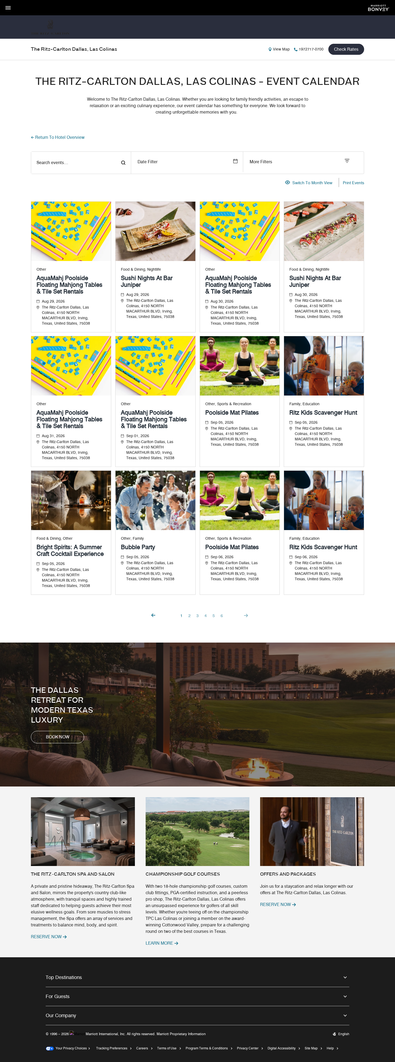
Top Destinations (64, 977)
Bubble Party (138, 547)
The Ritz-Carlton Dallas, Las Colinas (74, 49)
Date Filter (147, 161)
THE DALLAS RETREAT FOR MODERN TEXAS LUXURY (62, 706)
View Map (281, 49)
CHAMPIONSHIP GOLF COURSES (183, 874)
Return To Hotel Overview (60, 137)
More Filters (261, 161)
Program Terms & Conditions (207, 1048)
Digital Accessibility (282, 1048)
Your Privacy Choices (70, 1048)
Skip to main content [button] (17, 3)
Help (330, 1048)
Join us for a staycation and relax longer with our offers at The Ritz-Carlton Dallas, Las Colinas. (306, 889)
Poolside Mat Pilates (232, 412)
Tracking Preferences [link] (111, 1048)
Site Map (311, 1048)
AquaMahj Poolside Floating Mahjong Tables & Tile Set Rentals (69, 285)
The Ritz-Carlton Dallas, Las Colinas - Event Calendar (197, 82)
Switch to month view (312, 183)
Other (41, 269)
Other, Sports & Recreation (228, 404)
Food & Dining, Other (55, 538)
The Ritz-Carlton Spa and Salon (72, 874)
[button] (57, 737)
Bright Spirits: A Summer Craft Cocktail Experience (70, 550)
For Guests (58, 996)
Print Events (353, 182)
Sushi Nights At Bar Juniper (147, 281)
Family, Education (304, 404)
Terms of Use (167, 1048)
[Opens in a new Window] (379, 7)
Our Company (61, 1015)
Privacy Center (247, 1048)
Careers (142, 1048)
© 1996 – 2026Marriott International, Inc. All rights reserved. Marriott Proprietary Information (126, 1034)
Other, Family (132, 538)
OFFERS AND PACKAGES (288, 874)
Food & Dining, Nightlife (141, 269)
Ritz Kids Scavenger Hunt (323, 412)
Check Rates (346, 49)
